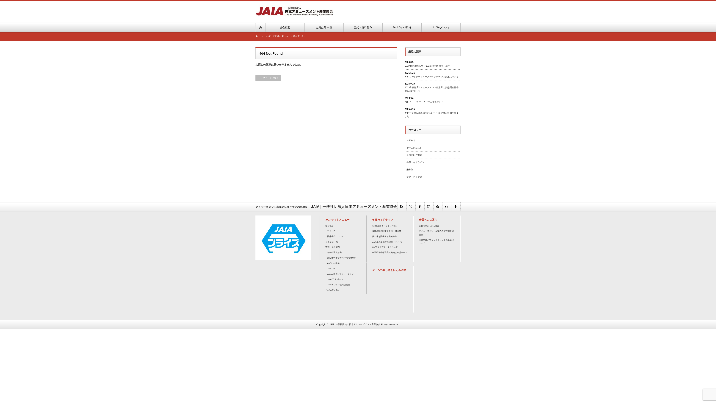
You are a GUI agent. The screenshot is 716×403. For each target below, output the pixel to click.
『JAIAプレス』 (332, 290)
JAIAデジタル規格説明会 (338, 284)
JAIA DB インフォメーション (340, 274)
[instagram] (428, 206)
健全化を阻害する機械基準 (384, 236)
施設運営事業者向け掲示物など (341, 258)
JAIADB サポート (335, 279)
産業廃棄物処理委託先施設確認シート (389, 252)
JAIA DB (331, 268)
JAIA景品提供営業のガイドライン (387, 242)
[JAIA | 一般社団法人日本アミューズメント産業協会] (294, 7)
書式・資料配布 (332, 247)
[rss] (402, 206)
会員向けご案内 (414, 155)
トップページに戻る (268, 78)
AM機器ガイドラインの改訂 (385, 226)
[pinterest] (437, 206)
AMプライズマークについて (385, 247)
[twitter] (410, 206)
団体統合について (335, 236)
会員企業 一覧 (331, 242)
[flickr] (446, 206)
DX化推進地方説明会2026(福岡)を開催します (427, 66)
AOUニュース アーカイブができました (424, 102)
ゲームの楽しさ (414, 147)
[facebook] (419, 206)
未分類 (409, 169)
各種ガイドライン (415, 162)
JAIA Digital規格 (332, 263)
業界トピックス (414, 177)
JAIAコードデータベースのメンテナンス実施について (432, 76)
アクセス (331, 231)
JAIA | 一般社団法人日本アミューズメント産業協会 (354, 324)
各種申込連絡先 (334, 252)
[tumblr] (455, 206)
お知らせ (410, 140)
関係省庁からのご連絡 (429, 226)
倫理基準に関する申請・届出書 (386, 231)
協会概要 (329, 226)
